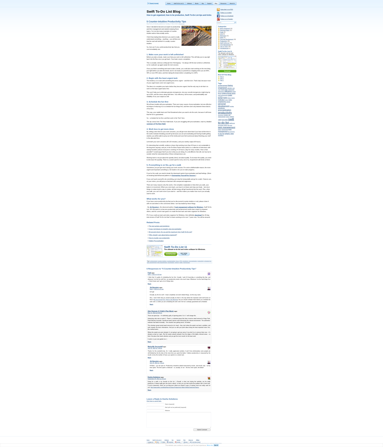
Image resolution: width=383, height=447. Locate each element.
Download (227, 71)
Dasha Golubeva (154, 377)
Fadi (149, 273)
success (225, 120)
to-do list (221, 134)
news (226, 100)
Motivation (223, 36)
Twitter (163, 442)
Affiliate (197, 440)
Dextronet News (224, 30)
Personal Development (226, 39)
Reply (149, 284)
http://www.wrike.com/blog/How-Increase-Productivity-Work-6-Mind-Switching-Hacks (175, 387)
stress (228, 116)
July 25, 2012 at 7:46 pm (155, 348)
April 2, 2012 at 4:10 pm (155, 274)
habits (225, 98)
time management (162, 262)
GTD (180, 261)
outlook (228, 102)
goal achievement (223, 95)
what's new (229, 134)
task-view (229, 125)
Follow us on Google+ (226, 19)
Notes (222, 37)
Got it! (216, 445)
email (234, 91)
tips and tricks (231, 131)
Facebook (170, 442)
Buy (203, 3)
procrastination (193, 261)
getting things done (228, 93)
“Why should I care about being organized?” (163, 235)
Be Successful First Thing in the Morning (165, 299)
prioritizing (185, 261)
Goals (222, 32)
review (226, 115)
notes (230, 100)
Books (196, 3)
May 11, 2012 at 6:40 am (155, 313)
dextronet (231, 89)
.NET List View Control (195, 442)
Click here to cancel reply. (154, 401)
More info (210, 445)
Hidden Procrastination (156, 241)
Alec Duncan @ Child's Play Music (161, 311)
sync (225, 125)
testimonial (225, 129)
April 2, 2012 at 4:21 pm (157, 289)
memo (233, 98)
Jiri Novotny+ (154, 207)
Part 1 (222, 80)
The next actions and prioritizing (159, 226)
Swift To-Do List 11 (179, 3)
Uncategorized (224, 48)
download (198, 215)
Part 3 (222, 76)
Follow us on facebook (226, 16)
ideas (229, 98)
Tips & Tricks (224, 46)
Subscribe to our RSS (226, 9)
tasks (219, 129)
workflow (221, 135)
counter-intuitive (162, 261)
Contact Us (150, 442)
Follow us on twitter (226, 12)
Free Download (171, 254)
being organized (225, 86)
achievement (153, 261)
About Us (232, 3)
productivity (200, 261)
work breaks (186, 262)
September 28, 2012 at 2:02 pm (157, 379)
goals (230, 95)
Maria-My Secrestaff (155, 346)
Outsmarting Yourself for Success (183, 175)
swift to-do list (226, 121)
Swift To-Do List (224, 43)
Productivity (182, 23)
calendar (229, 88)
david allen (224, 89)
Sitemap (186, 442)
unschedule (171, 262)
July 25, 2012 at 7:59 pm (157, 363)
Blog (216, 3)
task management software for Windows (189, 207)
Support (209, 3)
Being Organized (225, 28)
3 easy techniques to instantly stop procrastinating (165, 229)
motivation (221, 100)
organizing (222, 102)
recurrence (220, 115)
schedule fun (207, 261)
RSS (158, 442)
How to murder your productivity (159, 238)
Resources (223, 3)
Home (168, 3)
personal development (223, 105)
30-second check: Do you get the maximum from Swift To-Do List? (170, 232)
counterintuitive (171, 261)
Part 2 (222, 78)
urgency (177, 262)
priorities (232, 106)
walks (181, 262)
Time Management (225, 44)
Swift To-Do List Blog (163, 11)
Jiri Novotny (154, 287)
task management (152, 262)
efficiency (228, 91)
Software (189, 3)
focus (177, 261)
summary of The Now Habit (156, 124)
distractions (221, 91)
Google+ (178, 442)
